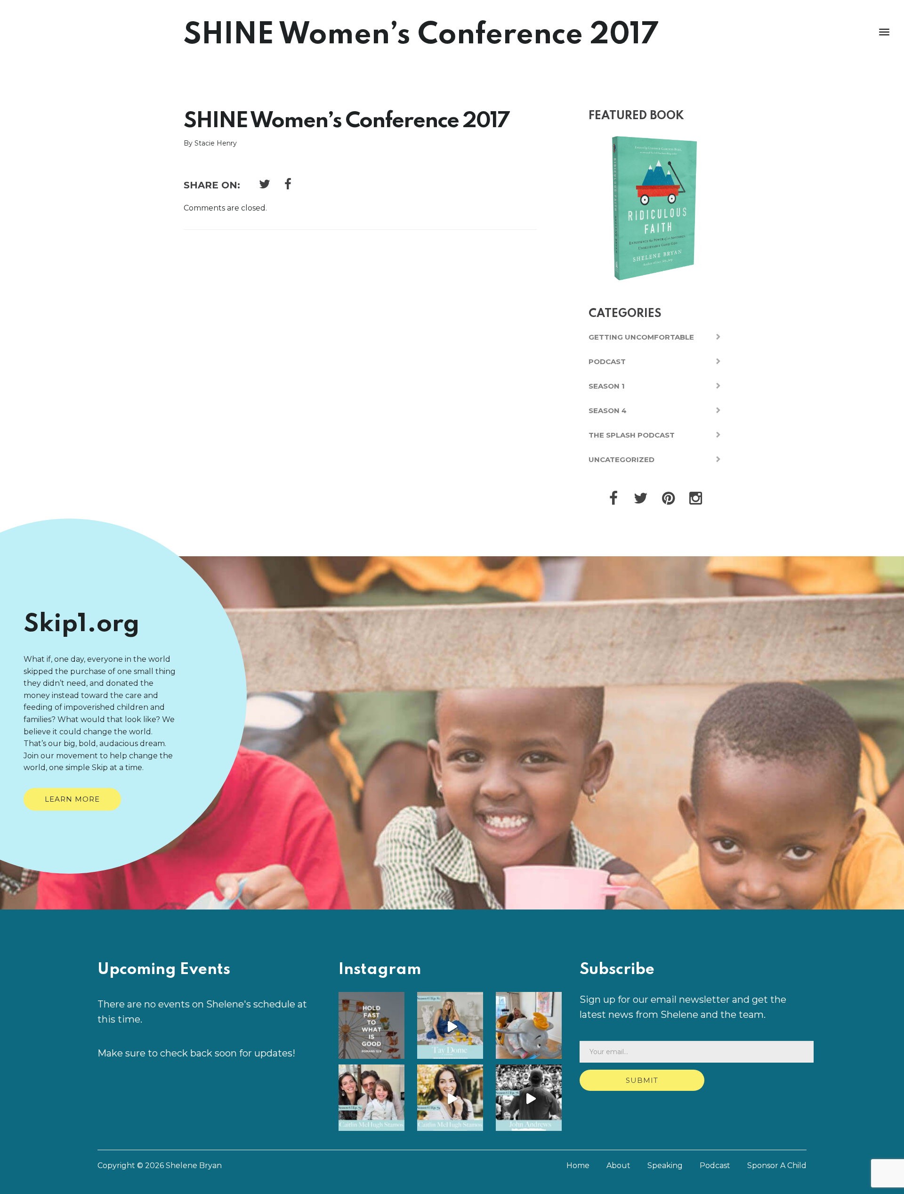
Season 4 (608, 410)
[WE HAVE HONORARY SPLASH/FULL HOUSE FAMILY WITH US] (452, 1099)
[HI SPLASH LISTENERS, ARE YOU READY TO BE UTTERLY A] (530, 1099)
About (618, 1165)
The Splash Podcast (632, 434)
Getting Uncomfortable (641, 337)
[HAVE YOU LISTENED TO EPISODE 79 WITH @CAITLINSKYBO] (373, 1099)
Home (577, 1165)
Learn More (72, 799)
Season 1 (607, 386)
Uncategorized (621, 459)
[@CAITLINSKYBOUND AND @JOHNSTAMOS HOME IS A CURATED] (530, 1027)
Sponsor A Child (777, 1165)
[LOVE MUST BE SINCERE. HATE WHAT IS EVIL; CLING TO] (373, 1027)
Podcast (607, 361)
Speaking (665, 1165)
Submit (642, 1080)
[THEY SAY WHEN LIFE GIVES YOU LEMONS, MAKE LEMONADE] (452, 1027)
